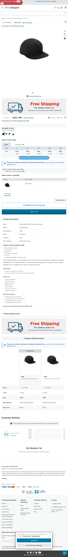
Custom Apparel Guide (25, 509)
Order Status (37, 506)
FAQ (35, 512)
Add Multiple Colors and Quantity (34, 205)
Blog (22, 505)
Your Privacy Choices (7, 519)
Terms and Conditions (7, 522)
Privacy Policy (5, 509)
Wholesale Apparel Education (25, 513)
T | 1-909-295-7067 (56, 503)
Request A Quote (38, 509)
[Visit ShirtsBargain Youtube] (39, 553)
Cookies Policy (36, 536)
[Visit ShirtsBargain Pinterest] (28, 553)
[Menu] (2, 7)
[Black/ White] (6, 134)
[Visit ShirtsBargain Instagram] (33, 553)
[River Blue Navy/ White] (9, 134)
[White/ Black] (13, 134)
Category (36, 503)
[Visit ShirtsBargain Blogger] (36, 553)
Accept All (34, 540)
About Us (4, 503)
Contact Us (5, 506)
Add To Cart (34, 212)
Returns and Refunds (7, 524)
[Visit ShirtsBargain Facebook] (31, 553)
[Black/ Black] (3, 134)
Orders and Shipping (7, 527)
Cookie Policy (5, 512)
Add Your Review (27, 22)
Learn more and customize (34, 545)
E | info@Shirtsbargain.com (58, 507)
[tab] (6, 144)
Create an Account (52, 423)
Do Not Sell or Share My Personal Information (8, 515)
